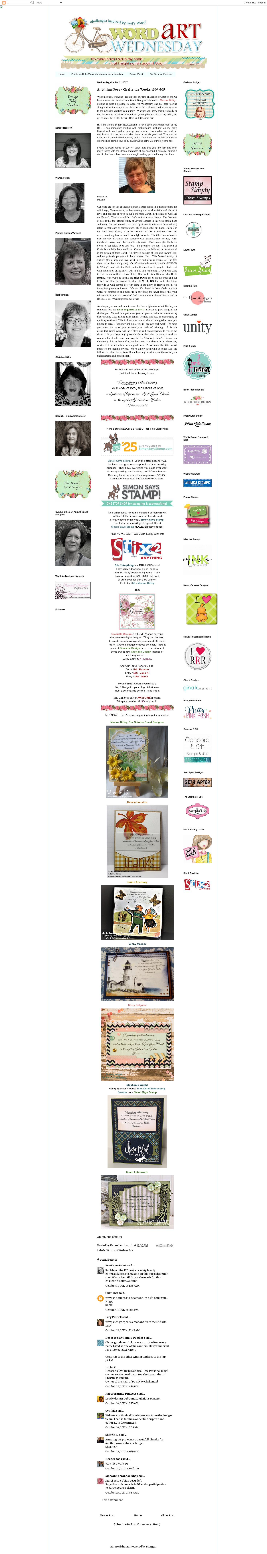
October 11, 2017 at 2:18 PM (121, 1309)
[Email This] (157, 1245)
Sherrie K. (111, 1434)
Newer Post (107, 1515)
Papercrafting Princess (121, 1393)
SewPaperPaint (115, 1265)
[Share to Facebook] (168, 1245)
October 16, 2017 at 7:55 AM (122, 1427)
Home (62, 74)
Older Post (167, 1515)
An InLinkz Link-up (109, 1236)
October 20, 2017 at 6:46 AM (122, 1468)
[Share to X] (164, 1245)
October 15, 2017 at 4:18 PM (121, 1386)
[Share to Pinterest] (171, 1245)
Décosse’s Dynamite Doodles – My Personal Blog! (136, 1371)
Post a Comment (112, 1500)
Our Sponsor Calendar (161, 74)
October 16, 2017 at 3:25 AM (121, 1403)
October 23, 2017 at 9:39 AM (122, 1492)
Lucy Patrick (113, 1317)
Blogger (151, 1546)
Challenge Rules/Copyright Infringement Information (97, 74)
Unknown (111, 1293)
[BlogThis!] (161, 1245)
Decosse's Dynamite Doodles (124, 1337)
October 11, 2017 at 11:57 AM (122, 1285)
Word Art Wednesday (119, 1250)
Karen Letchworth (122, 1245)
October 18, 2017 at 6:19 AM (121, 1451)
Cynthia (110, 1410)
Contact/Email (136, 74)
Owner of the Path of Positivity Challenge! (131, 1381)
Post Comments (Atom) (145, 1524)
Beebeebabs (113, 1459)
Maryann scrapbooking (121, 1476)
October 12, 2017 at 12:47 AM (122, 1330)
